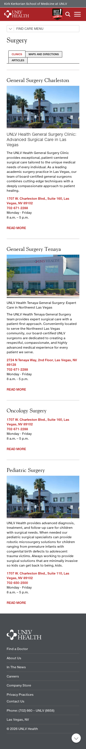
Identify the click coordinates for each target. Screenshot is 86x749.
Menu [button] (77, 14)
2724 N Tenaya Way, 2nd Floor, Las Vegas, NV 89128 (42, 362)
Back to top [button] (76, 738)
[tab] (16, 54)
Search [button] (67, 14)
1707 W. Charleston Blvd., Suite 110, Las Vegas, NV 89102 (38, 575)
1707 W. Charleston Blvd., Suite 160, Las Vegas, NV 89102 (38, 201)
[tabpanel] (43, 150)
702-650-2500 (17, 583)
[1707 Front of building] (43, 107)
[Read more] (43, 276)
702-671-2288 (17, 208)
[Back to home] (16, 14)
